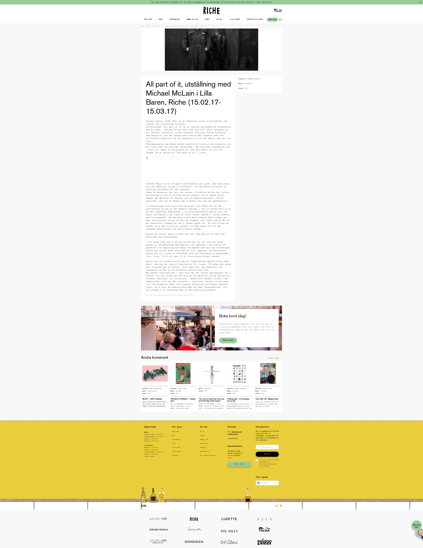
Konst (207, 19)
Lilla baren (235, 19)
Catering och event (255, 19)
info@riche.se (233, 434)
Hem (142, 26)
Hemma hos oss (192, 19)
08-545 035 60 (237, 431)
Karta (230, 458)
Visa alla (273, 358)
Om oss (219, 19)
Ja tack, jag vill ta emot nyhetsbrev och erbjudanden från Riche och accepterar (269, 464)
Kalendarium (174, 19)
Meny (161, 19)
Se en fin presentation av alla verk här (169, 295)
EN (282, 19)
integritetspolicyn (266, 468)
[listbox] (267, 482)
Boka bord (148, 19)
